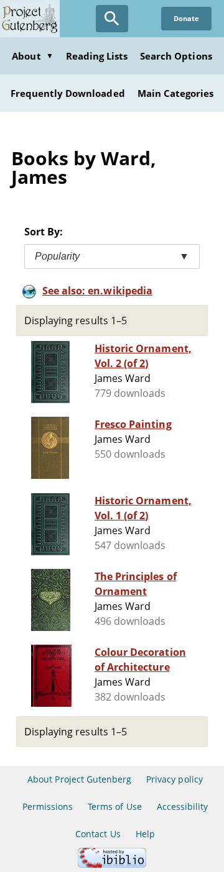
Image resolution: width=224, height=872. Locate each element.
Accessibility (182, 806)
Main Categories (176, 93)
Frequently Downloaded (68, 93)
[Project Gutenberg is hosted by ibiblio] (112, 864)
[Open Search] (112, 18)
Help (145, 834)
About (32, 56)
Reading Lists (97, 56)
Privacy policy (174, 779)
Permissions (47, 806)
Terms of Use (114, 806)
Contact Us (97, 834)
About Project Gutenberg (79, 779)
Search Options (176, 56)
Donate (186, 18)
